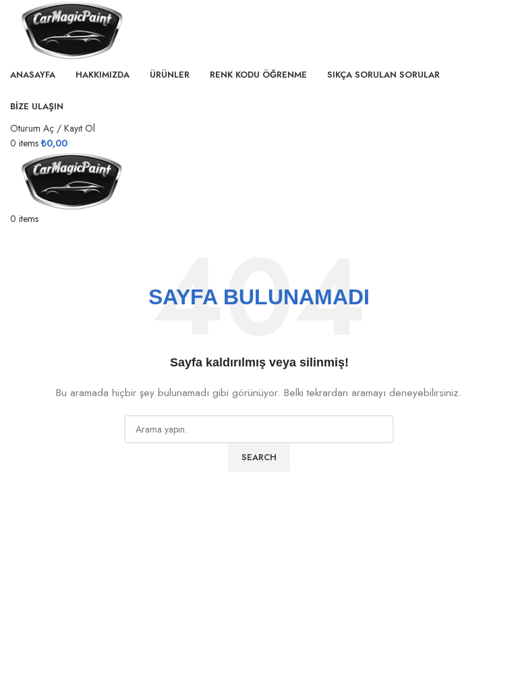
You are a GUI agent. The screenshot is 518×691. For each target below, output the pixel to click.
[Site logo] (71, 29)
